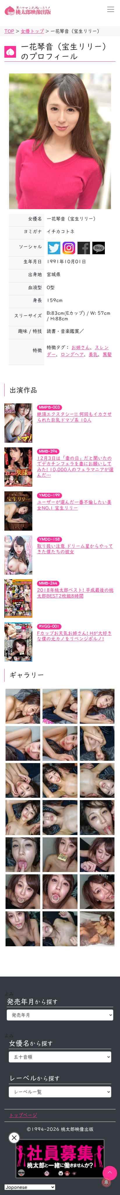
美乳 (93, 354)
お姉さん (80, 347)
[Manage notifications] (106, 1182)
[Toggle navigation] (109, 9)
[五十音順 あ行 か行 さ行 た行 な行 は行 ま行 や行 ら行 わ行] (60, 1056)
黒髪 (107, 354)
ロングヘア (72, 354)
